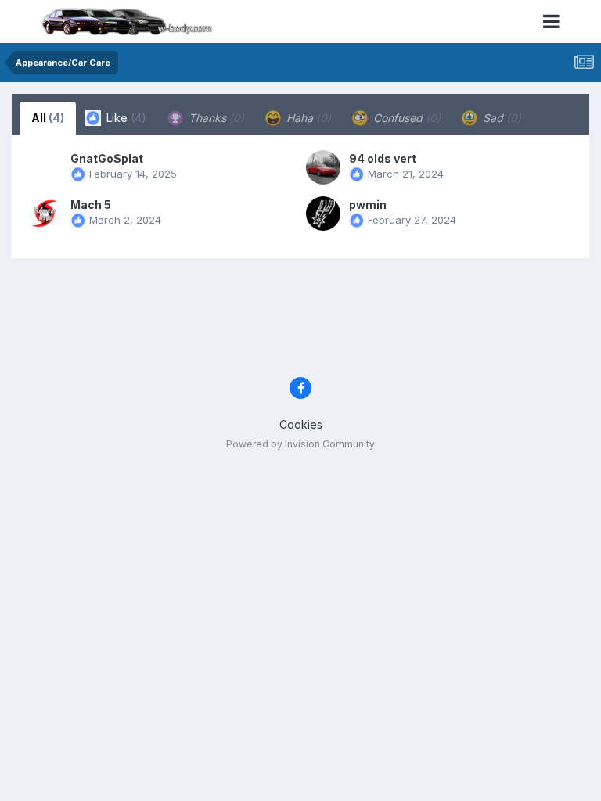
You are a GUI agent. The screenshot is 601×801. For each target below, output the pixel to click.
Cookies (300, 424)
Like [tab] (124, 117)
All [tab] (47, 117)
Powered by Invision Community (300, 444)
